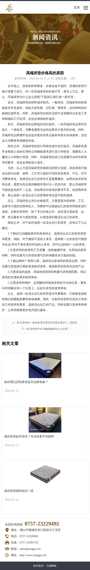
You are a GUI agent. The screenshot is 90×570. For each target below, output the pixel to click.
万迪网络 (51, 565)
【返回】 (73, 322)
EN (77, 7)
